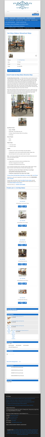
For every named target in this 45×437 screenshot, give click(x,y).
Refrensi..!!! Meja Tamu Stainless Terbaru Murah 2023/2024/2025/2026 (18, 400)
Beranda (6, 18)
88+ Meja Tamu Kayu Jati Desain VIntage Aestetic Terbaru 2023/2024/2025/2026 (20, 398)
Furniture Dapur (10, 175)
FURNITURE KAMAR (21, 18)
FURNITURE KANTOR (9, 20)
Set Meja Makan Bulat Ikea (22, 261)
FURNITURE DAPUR (30, 18)
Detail (24, 206)
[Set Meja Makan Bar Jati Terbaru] (22, 272)
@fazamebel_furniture (14, 415)
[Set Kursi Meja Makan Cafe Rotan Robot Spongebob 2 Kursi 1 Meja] (9, 329)
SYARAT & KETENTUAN (21, 22)
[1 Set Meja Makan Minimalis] (22, 291)
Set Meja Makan (17, 175)
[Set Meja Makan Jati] (22, 233)
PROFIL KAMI (27, 20)
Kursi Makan (27, 175)
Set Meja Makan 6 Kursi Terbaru (22, 222)
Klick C (8, 361)
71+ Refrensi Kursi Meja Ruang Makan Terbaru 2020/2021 (16, 403)
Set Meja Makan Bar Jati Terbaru (22, 280)
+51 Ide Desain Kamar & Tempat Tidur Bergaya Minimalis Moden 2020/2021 (19, 405)
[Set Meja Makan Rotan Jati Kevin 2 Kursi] (9, 318)
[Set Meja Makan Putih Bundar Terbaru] (22, 195)
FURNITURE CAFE (19, 20)
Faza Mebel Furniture (14, 417)
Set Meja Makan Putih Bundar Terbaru (22, 203)
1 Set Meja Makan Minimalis (22, 299)
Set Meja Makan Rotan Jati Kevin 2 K (17, 316)
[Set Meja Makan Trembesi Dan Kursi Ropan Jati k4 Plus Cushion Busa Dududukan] (13, 334)
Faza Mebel (14, 420)
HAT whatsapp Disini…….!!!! (14, 361)
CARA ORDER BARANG (10, 22)
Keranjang (35, 14)
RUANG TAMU (12, 18)
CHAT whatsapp (10, 178)
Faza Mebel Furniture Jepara (17, 422)
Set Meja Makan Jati (22, 241)
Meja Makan (22, 175)
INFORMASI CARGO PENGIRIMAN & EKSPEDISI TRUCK (16, 24)
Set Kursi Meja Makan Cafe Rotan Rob (17, 325)
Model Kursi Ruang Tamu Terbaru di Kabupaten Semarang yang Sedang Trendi (20, 401)
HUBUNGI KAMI (34, 20)
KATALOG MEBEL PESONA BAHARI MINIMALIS (14, 26)
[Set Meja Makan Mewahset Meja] (16, 44)
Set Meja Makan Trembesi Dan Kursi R (22, 330)
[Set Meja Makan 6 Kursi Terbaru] (22, 214)
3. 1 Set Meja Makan (21, 59)
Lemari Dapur (34, 175)
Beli (19, 206)
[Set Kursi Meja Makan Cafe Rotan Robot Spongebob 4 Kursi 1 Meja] (9, 322)
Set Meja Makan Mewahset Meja (19, 33)
